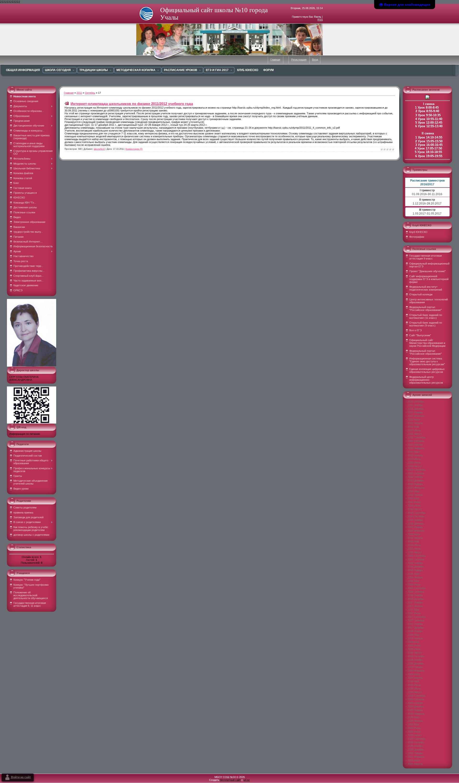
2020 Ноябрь (415, 745)
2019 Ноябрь (415, 702)
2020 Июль (414, 731)
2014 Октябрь (416, 516)
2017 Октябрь (416, 620)
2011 (79, 92)
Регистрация (298, 59)
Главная (275, 59)
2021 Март (414, 760)
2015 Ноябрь (415, 563)
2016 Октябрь (416, 591)
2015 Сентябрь (417, 555)
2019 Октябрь (416, 699)
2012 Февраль (416, 415)
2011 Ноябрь (415, 405)
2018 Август (415, 652)
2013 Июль (414, 462)
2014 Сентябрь (417, 512)
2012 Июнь (414, 430)
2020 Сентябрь (417, 738)
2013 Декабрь (416, 480)
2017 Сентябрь (417, 616)
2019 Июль (414, 688)
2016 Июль (414, 584)
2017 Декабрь (416, 627)
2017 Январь (415, 602)
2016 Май (413, 580)
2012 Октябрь (416, 441)
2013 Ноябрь (415, 476)
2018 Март (414, 634)
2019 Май (413, 681)
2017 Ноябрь (415, 624)
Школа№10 (99, 149)
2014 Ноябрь (415, 519)
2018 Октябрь (416, 656)
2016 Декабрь (416, 598)
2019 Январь (415, 667)
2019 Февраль (416, 670)
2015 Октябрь (416, 559)
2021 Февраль (416, 756)
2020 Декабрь (416, 749)
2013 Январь (415, 444)
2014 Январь (415, 484)
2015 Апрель (415, 537)
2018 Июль (414, 649)
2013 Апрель (415, 455)
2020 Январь (415, 710)
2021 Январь (415, 753)
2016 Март (414, 573)
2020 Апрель (415, 720)
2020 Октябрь (416, 742)
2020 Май (413, 724)
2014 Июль (414, 505)
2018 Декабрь (416, 663)
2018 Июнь (414, 645)
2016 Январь (415, 570)
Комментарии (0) (134, 149)
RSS (320, 19)
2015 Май (413, 541)
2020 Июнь (414, 728)
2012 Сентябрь (417, 437)
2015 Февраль (416, 530)
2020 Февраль (416, 713)
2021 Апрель (415, 763)
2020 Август (415, 735)
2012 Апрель (415, 423)
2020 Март (414, 717)
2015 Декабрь (416, 566)
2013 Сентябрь (417, 469)
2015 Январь (415, 527)
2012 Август (415, 433)
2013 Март (414, 451)
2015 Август (415, 552)
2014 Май (413, 498)
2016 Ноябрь (415, 595)
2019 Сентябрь (417, 695)
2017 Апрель (415, 606)
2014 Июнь (414, 502)
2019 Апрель (415, 677)
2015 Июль (414, 548)
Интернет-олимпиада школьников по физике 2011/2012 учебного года (132, 104)
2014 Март (414, 491)
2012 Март (414, 419)
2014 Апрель (415, 494)
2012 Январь (415, 412)
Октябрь (90, 92)
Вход (315, 59)
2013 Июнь (414, 459)
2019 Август (415, 692)
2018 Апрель (415, 638)
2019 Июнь (414, 685)
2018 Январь (415, 631)
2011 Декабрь (416, 408)
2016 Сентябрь (417, 588)
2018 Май (413, 641)
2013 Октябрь (416, 473)
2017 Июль (414, 613)
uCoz (247, 779)
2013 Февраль (416, 448)
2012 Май (413, 426)
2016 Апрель (415, 577)
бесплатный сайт (230, 779)
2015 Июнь (414, 545)
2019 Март (414, 674)
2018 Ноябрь (415, 659)
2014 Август (415, 509)
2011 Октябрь (416, 401)
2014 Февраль (416, 487)
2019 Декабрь (416, 706)
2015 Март (414, 534)
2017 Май (413, 609)
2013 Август (415, 466)
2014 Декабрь (416, 523)
